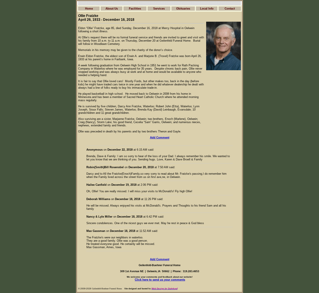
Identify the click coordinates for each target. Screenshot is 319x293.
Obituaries (183, 8)
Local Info (207, 8)
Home (89, 8)
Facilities (135, 8)
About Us (111, 8)
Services (159, 8)
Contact (230, 8)
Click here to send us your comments (160, 279)
